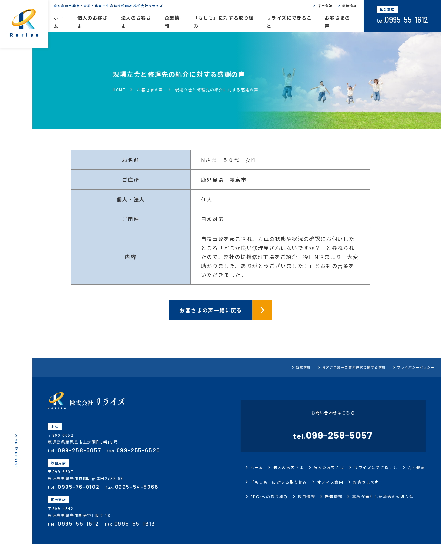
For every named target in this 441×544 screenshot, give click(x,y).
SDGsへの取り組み (269, 496)
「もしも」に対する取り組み (223, 22)
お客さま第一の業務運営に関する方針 (354, 367)
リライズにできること (289, 22)
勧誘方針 (303, 367)
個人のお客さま (92, 22)
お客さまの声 (337, 22)
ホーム (59, 22)
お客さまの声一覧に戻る (210, 310)
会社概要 (416, 467)
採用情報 (324, 5)
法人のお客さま (136, 22)
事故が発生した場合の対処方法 (383, 496)
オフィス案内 (330, 482)
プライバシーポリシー (416, 367)
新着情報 (349, 5)
